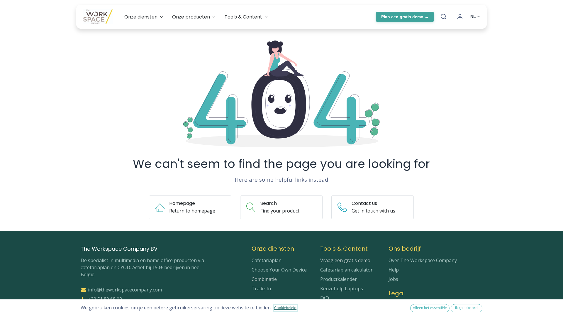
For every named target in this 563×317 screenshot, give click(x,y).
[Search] (443, 17)
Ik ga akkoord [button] (466, 307)
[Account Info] (460, 17)
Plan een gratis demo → (405, 16)
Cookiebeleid (285, 307)
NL (473, 16)
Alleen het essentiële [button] (430, 307)
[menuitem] (143, 17)
